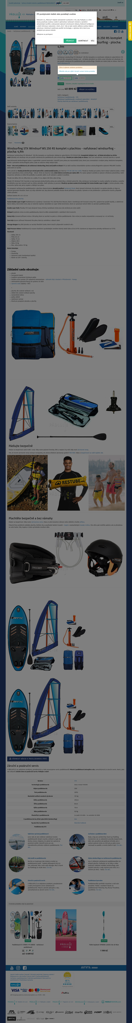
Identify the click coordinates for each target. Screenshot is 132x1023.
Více (92, 41)
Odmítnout (83, 41)
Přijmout (70, 41)
